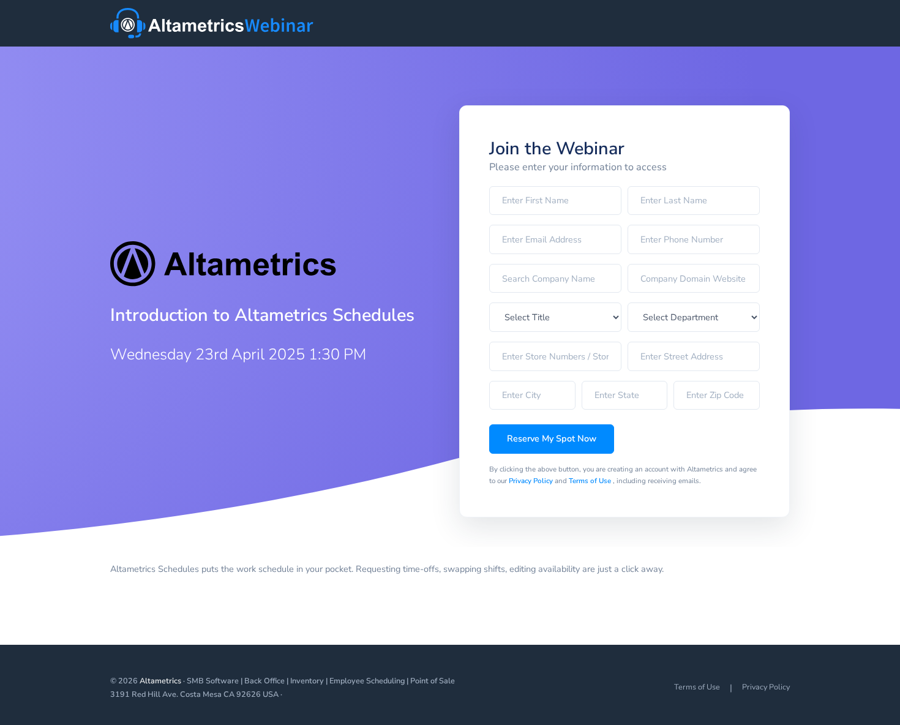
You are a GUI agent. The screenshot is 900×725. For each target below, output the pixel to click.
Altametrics (160, 680)
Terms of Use (591, 481)
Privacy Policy (532, 481)
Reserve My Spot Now (551, 438)
